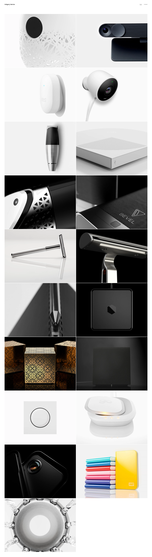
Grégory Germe (10, 4)
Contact (145, 4)
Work (141, 4)
